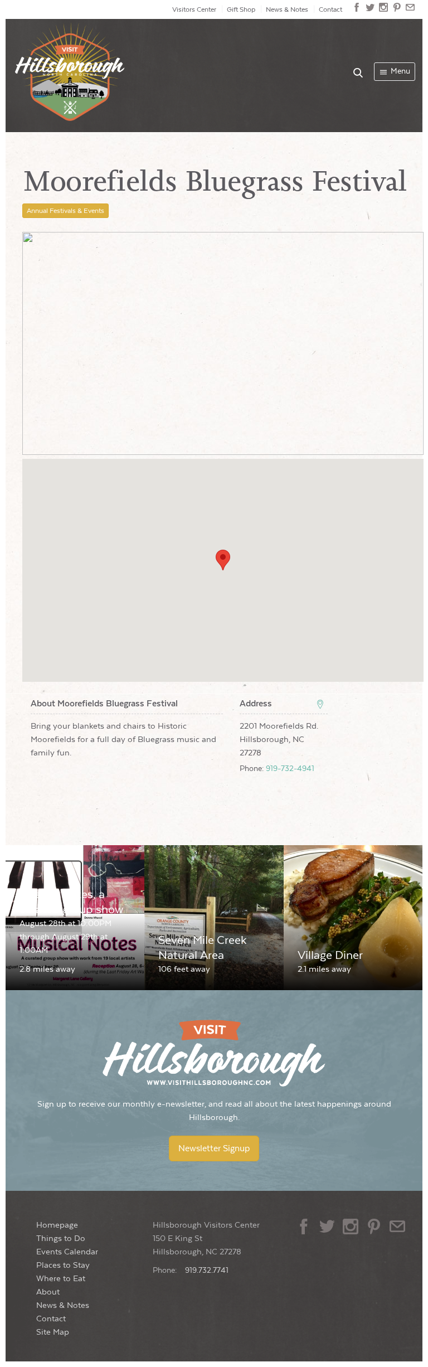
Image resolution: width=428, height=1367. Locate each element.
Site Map (52, 1332)
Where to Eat (60, 1278)
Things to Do (60, 1238)
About (48, 1292)
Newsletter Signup (214, 1148)
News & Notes (287, 9)
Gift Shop (241, 9)
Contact (330, 9)
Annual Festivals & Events (65, 211)
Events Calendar (67, 1252)
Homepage (57, 1225)
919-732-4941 (290, 768)
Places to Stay (63, 1265)
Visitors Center (194, 9)
